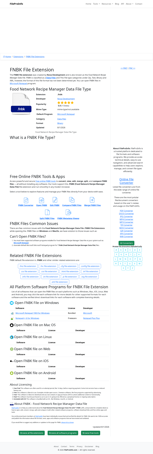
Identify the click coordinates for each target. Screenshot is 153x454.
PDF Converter (126, 210)
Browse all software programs (63, 433)
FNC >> (132, 68)
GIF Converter (126, 231)
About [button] (129, 4)
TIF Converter (126, 225)
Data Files (51, 77)
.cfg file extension (68, 266)
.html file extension (69, 271)
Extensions (18, 56)
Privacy (79, 446)
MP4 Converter (126, 219)
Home (88, 4)
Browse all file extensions (31, 433)
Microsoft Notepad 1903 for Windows (33, 313)
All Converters (126, 243)
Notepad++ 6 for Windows (27, 318)
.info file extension (30, 276)
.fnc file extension (48, 266)
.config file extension (90, 266)
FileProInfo (16, 3)
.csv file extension (49, 271)
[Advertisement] (76, 36)
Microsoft (87, 313)
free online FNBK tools (46, 181)
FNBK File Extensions (35, 56)
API (122, 4)
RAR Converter (126, 236)
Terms (71, 446)
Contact (138, 4)
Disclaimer (89, 446)
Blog (117, 4)
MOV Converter (126, 228)
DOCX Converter (126, 213)
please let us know (67, 422)
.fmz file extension (27, 266)
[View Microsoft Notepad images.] (12, 313)
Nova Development (66, 98)
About (56, 446)
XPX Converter (126, 233)
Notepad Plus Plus (91, 318)
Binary (60, 123)
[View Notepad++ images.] (12, 318)
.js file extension (69, 276)
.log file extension (89, 276)
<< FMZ (124, 68)
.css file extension (29, 271)
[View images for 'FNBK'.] (12, 404)
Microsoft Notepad (18, 83)
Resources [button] (107, 4)
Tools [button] (95, 4)
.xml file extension (59, 282)
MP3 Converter (126, 222)
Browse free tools (91, 433)
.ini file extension (50, 276)
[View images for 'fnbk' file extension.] (21, 104)
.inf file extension (90, 271)
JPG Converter (126, 216)
